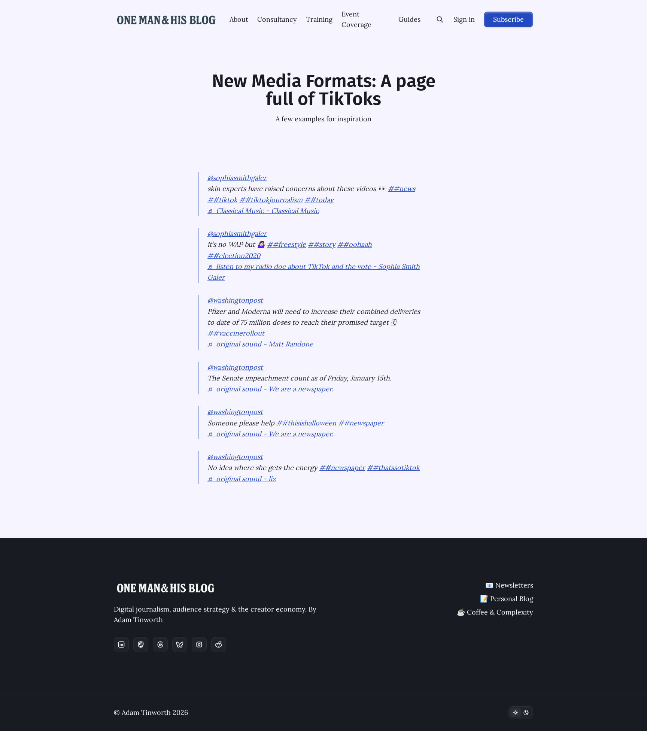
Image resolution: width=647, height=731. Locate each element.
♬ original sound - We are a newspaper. (270, 389)
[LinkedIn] (121, 644)
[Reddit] (218, 644)
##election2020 (233, 255)
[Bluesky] (179, 644)
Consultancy (277, 19)
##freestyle (286, 244)
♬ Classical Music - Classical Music (263, 210)
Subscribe (508, 19)
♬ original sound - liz (241, 478)
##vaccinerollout (235, 333)
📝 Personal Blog (506, 598)
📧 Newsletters (509, 585)
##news (401, 188)
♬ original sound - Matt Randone (260, 344)
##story (321, 244)
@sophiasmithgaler (237, 177)
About (239, 19)
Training (319, 19)
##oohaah (354, 244)
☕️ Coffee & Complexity (495, 612)
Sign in (464, 19)
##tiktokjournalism (271, 199)
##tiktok (222, 199)
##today (319, 199)
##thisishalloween (306, 423)
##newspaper (361, 423)
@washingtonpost (235, 300)
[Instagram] (199, 644)
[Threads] (160, 644)
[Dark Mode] (520, 712)
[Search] (439, 19)
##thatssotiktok (393, 467)
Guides (409, 19)
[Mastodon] (140, 644)
